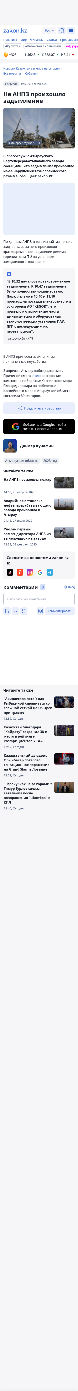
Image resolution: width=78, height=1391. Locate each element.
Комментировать (60, 611)
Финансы (36, 40)
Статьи (52, 40)
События (31, 73)
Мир (23, 40)
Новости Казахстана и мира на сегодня (31, 68)
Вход (71, 587)
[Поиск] (62, 30)
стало (36, 375)
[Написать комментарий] (39, 599)
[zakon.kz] (15, 30)
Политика (10, 40)
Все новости (12, 73)
